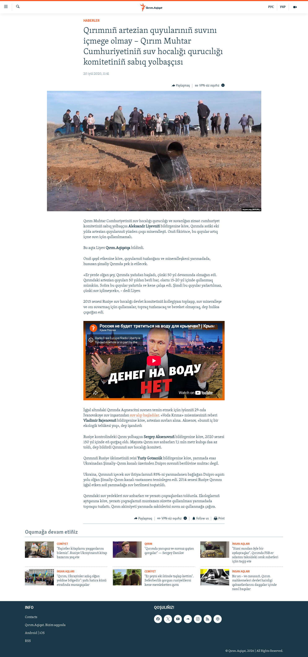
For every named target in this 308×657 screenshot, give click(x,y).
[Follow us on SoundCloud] (188, 619)
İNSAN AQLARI (241, 544)
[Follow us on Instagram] (198, 619)
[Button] (181, 85)
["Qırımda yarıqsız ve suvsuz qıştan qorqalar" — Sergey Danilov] (127, 549)
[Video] (295, 7)
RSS (28, 641)
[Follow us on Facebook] (158, 619)
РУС (271, 7)
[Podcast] (217, 619)
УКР (283, 7)
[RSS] (208, 619)
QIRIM (148, 544)
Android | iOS (35, 633)
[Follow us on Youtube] (178, 619)
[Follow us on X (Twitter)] (168, 619)
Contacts (31, 617)
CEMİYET (62, 544)
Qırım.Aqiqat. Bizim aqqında (45, 625)
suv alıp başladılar (144, 415)
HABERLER (91, 21)
